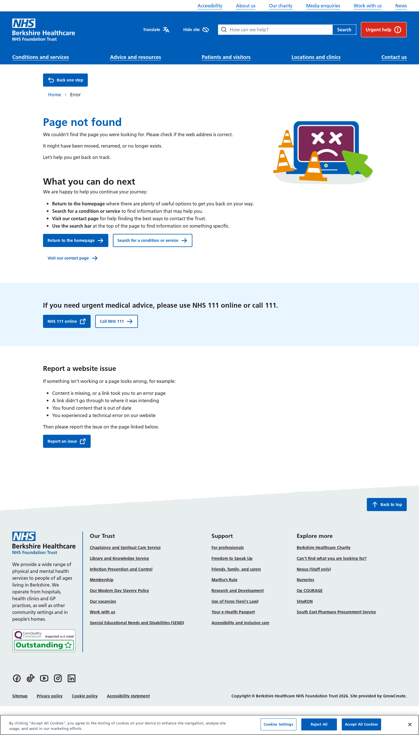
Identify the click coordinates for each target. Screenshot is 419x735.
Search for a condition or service (147, 240)
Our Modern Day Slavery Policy (119, 590)
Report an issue (62, 441)
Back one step (70, 80)
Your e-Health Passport (233, 611)
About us (245, 6)
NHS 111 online (62, 321)
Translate (151, 29)
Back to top (391, 504)
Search (344, 29)
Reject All (319, 724)
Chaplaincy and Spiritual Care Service (125, 547)
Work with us (368, 6)
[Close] (410, 724)
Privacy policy (50, 696)
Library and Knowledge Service (119, 558)
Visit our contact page (68, 258)
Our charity (280, 6)
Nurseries (305, 579)
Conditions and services (40, 57)
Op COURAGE (310, 590)
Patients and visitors (226, 57)
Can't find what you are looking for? (332, 558)
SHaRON (305, 601)
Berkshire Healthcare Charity (324, 547)
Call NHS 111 (112, 321)
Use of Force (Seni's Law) (235, 601)
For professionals (227, 547)
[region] (209, 725)
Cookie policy (85, 696)
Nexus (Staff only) (314, 569)
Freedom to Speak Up (232, 558)
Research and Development (237, 590)
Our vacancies (103, 601)
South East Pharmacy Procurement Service (336, 611)
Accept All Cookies (361, 724)
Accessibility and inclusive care (240, 622)
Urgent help (378, 29)
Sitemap (20, 696)
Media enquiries (323, 6)
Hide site (191, 29)
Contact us (394, 57)
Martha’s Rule (224, 579)
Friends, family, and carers (236, 569)
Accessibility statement (128, 696)
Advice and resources (135, 57)
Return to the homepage (71, 240)
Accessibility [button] (210, 6)
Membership (101, 579)
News (401, 6)
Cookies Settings (278, 724)
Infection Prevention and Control (121, 569)
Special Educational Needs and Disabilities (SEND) (137, 622)
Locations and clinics (316, 57)
